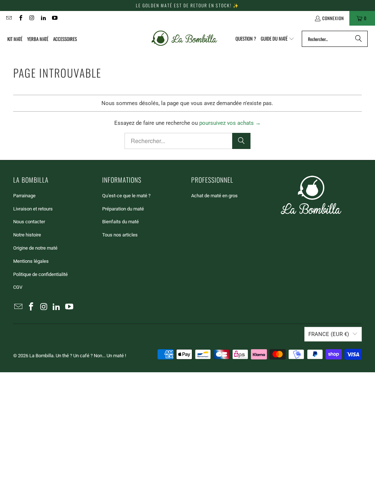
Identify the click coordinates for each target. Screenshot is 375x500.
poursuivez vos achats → (230, 123)
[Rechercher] (358, 39)
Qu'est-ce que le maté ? (126, 195)
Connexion (333, 18)
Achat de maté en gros (214, 195)
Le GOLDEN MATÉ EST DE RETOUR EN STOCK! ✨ (187, 5)
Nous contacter (29, 221)
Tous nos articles (120, 235)
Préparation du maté (123, 209)
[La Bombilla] (183, 38)
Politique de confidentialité (40, 274)
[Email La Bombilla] (8, 18)
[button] (277, 39)
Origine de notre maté (35, 248)
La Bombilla (41, 355)
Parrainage (24, 195)
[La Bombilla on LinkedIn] (43, 18)
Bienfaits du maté (120, 221)
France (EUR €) (328, 334)
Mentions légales (31, 261)
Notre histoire (27, 235)
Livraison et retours (33, 209)
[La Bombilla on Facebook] (20, 18)
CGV (17, 287)
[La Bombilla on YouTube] (54, 18)
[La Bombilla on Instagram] (32, 18)
